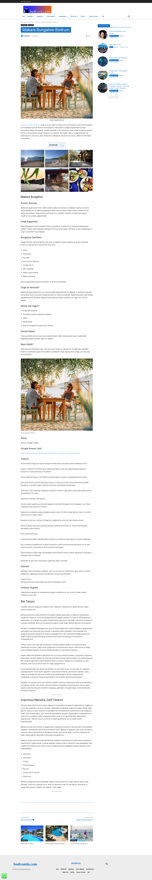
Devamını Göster (114, 97)
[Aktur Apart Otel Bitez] (32, 833)
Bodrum (27, 36)
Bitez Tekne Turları (115, 44)
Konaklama (31, 22)
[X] (40, 41)
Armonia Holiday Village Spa (78, 843)
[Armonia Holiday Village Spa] (81, 833)
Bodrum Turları (114, 75)
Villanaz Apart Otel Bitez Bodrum (54, 843)
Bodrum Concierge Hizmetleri (118, 58)
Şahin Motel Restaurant (85, 820)
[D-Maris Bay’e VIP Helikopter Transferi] (103, 75)
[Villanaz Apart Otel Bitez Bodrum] (56, 833)
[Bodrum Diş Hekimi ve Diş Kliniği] (103, 35)
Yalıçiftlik (38, 22)
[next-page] (25, 848)
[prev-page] (22, 848)
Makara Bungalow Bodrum (30, 125)
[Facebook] (35, 41)
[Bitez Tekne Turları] (103, 48)
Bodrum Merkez (114, 60)
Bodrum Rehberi (114, 36)
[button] (128, 16)
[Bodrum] (22, 36)
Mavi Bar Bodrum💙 (27, 820)
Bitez (111, 47)
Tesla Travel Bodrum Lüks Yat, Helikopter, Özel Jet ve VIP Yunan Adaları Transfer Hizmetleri (119, 86)
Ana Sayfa (24, 22)
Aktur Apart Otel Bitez (27, 843)
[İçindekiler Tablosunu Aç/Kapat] (61, 145)
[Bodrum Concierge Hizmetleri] (103, 61)
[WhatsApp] (50, 41)
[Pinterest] (45, 41)
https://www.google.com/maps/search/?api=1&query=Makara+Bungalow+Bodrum (50, 453)
